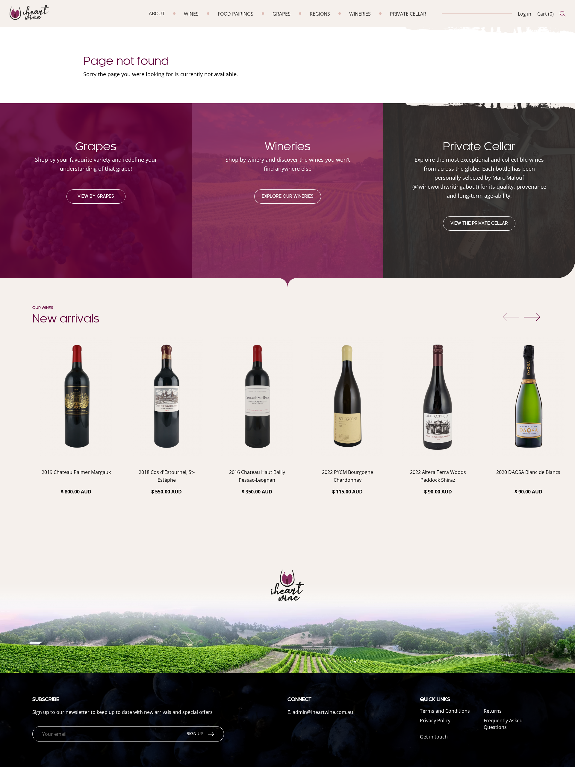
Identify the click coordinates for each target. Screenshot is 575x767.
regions (320, 13)
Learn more (76, 507)
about (157, 13)
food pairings (235, 13)
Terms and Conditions (445, 711)
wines (191, 13)
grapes (281, 13)
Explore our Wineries (288, 196)
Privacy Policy (435, 720)
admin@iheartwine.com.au (323, 712)
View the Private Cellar (479, 223)
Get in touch (434, 736)
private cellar (408, 13)
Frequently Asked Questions (503, 723)
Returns (493, 711)
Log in (524, 13)
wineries (360, 13)
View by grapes (96, 196)
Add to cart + (76, 524)
